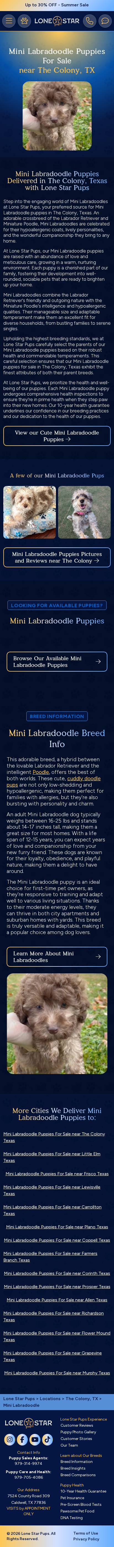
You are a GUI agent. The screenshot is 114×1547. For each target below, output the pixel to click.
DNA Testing (72, 1517)
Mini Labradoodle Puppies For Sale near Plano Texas (57, 1226)
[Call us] (89, 21)
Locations (50, 1398)
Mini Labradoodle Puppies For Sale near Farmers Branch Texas (50, 1257)
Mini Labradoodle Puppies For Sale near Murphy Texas (57, 1373)
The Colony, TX (82, 1398)
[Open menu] (8, 21)
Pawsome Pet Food (77, 1511)
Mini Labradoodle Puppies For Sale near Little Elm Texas (51, 1157)
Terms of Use (85, 1533)
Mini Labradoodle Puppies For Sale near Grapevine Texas (52, 1356)
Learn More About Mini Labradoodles (43, 956)
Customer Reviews (77, 1425)
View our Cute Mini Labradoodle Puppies (57, 436)
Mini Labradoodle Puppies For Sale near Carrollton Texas (52, 1210)
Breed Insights (73, 1468)
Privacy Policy (86, 1539)
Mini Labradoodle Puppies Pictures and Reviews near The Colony (57, 557)
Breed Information (77, 1461)
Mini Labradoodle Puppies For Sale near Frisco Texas (57, 1173)
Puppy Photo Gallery (78, 1432)
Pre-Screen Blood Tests (81, 1504)
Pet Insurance (72, 1498)
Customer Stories (76, 1438)
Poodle (41, 772)
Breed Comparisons (78, 1475)
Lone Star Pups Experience (83, 1419)
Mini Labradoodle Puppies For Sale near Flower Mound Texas (56, 1336)
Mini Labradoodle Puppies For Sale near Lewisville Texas (51, 1190)
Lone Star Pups (19, 1398)
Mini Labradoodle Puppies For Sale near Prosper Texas (57, 1286)
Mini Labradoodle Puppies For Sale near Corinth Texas (57, 1273)
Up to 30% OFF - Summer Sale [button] (57, 4)
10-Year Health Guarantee (83, 1491)
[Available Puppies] (24, 21)
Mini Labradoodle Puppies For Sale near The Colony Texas (54, 1137)
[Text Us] (105, 21)
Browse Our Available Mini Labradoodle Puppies (47, 661)
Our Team (69, 1445)
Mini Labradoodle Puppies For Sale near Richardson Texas (53, 1316)
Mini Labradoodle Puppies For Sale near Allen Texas (57, 1299)
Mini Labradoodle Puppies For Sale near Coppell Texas (57, 1240)
